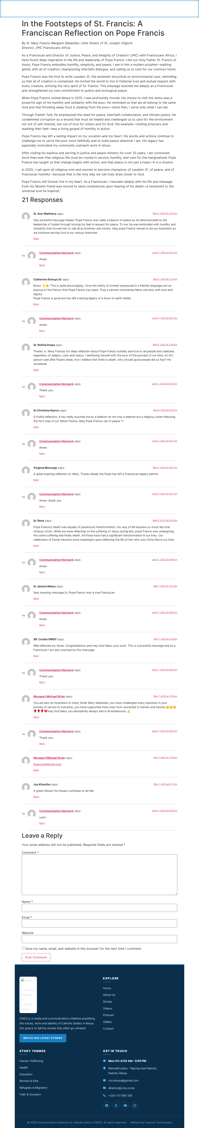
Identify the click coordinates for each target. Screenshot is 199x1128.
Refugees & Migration (33, 1087)
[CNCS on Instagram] (134, 1105)
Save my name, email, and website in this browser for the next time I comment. (83, 948)
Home (107, 988)
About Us (109, 995)
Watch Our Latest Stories (42, 1038)
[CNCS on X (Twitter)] (116, 1105)
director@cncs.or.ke (121, 1088)
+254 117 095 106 (120, 1095)
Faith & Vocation (30, 1094)
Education (25, 1074)
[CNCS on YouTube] (125, 1105)
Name (27, 901)
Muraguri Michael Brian (49, 696)
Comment (30, 852)
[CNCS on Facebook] (106, 1105)
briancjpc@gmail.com (47, 764)
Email (27, 917)
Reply (36, 238)
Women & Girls (28, 1081)
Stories (107, 1001)
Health (23, 1067)
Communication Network (56, 252)
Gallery (107, 1022)
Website (27, 932)
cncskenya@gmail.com (123, 1080)
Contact (108, 1028)
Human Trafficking (31, 1061)
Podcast (108, 1015)
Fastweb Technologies (158, 1122)
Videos (107, 1008)
